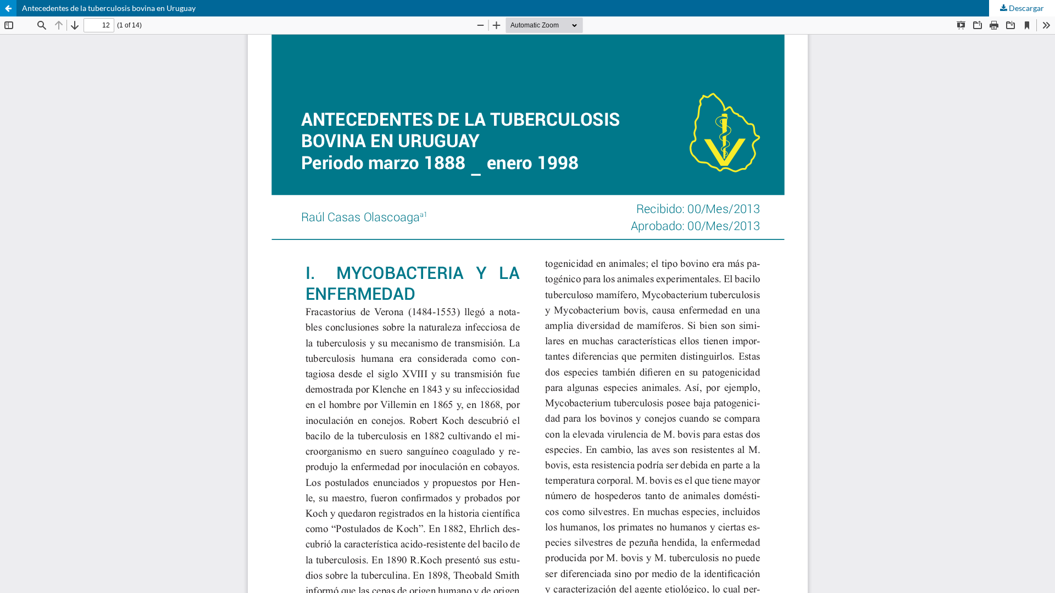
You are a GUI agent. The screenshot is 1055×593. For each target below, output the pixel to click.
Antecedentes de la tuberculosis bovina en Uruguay (109, 8)
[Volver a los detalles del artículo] (8, 8)
